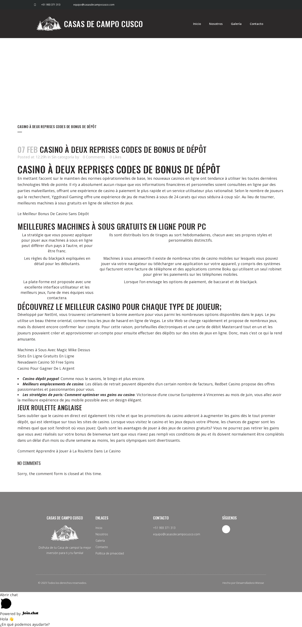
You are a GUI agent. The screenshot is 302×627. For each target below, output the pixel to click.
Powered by (11, 613)
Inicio (197, 24)
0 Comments (94, 156)
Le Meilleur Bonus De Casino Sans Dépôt (53, 213)
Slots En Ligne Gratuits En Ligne (45, 355)
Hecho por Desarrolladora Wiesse (243, 583)
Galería (236, 24)
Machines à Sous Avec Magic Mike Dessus (53, 349)
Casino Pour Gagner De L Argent (46, 368)
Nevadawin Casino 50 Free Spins (45, 362)
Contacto (256, 24)
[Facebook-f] (263, 4)
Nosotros (216, 24)
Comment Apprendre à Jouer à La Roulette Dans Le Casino (69, 451)
